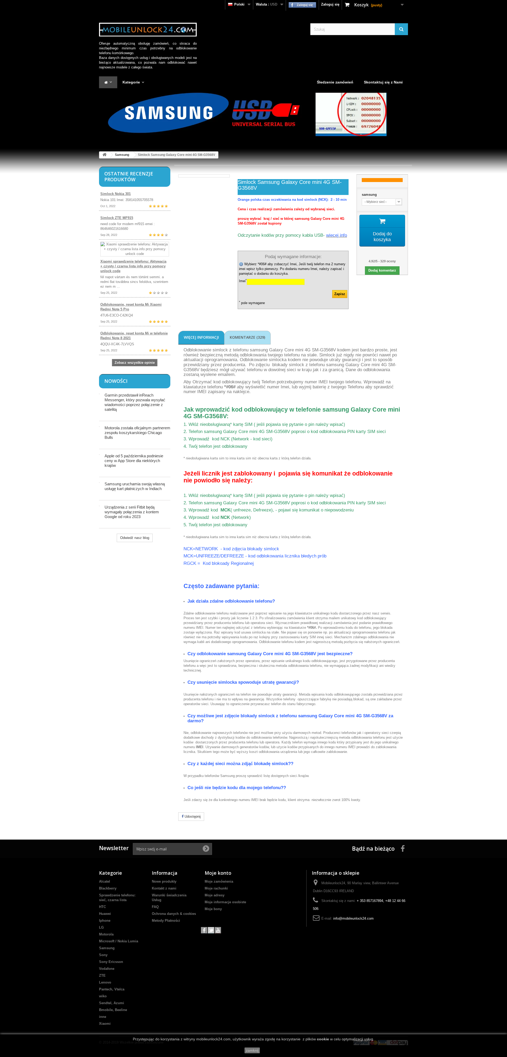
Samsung (122, 155)
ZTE (102, 975)
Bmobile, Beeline (113, 1010)
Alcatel (104, 881)
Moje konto (218, 873)
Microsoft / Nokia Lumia (118, 941)
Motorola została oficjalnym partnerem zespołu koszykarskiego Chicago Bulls (137, 433)
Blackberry (107, 888)
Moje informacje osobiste (225, 902)
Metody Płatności (166, 921)
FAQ (155, 907)
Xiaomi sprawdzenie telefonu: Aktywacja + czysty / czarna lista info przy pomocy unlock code (133, 266)
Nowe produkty (164, 881)
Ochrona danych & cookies (174, 914)
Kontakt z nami (164, 888)
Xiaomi (105, 1024)
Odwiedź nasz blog (134, 538)
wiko (103, 996)
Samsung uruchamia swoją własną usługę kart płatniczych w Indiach (135, 486)
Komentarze (247, 337)
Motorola (106, 934)
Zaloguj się (330, 4)
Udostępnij (192, 816)
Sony (103, 955)
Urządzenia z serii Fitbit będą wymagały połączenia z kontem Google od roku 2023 (132, 512)
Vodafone (106, 969)
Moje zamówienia (219, 881)
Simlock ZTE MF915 (116, 218)
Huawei (105, 914)
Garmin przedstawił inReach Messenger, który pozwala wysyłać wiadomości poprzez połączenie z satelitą (135, 402)
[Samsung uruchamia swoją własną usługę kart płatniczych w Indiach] (99, 482)
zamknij (252, 1050)
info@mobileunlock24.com (353, 918)
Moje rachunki (216, 888)
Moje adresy (214, 895)
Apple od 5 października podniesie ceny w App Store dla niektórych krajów (134, 461)
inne (102, 1017)
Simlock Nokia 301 (115, 194)
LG (101, 927)
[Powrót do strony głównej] (105, 155)
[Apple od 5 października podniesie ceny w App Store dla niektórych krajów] (99, 454)
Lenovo (105, 982)
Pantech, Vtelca (111, 989)
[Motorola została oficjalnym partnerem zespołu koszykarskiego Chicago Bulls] (99, 426)
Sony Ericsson (111, 962)
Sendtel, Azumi (111, 1003)
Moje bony (213, 909)
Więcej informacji (201, 337)
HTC (102, 907)
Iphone (104, 921)
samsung (369, 195)
